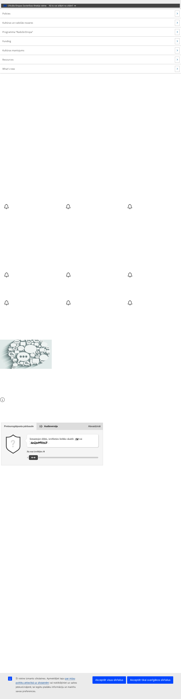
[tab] (18, 426)
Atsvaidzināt (94, 426)
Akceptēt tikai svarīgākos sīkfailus (150, 679)
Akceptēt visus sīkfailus (109, 679)
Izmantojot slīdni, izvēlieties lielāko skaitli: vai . (56, 440)
